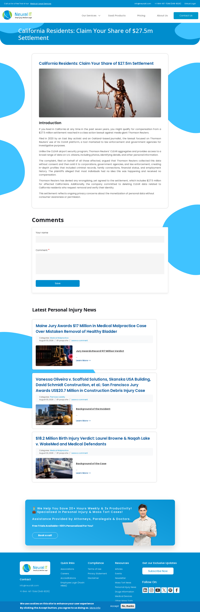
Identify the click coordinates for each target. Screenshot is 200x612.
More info (95, 607)
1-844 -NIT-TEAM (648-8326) (35, 591)
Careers (65, 573)
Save (57, 283)
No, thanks (128, 606)
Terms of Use (94, 569)
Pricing (141, 15)
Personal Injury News (125, 587)
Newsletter (120, 578)
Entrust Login (190, 3)
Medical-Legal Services (40, 3)
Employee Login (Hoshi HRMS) (72, 584)
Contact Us (186, 15)
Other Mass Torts (124, 600)
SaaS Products (117, 15)
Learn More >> (83, 360)
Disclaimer (93, 578)
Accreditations (68, 578)
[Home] (17, 12)
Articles (119, 569)
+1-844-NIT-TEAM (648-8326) (168, 3)
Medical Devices (123, 596)
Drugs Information (124, 591)
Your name (42, 232)
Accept (114, 606)
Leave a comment (79, 340)
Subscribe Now (158, 571)
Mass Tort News (123, 582)
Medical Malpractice (59, 338)
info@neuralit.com (143, 3)
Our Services (89, 15)
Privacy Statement (97, 573)
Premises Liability (57, 397)
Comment (42, 250)
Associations (67, 569)
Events (118, 573)
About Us (162, 15)
